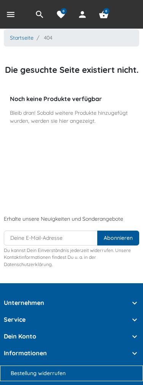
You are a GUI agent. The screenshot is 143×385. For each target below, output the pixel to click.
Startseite (22, 37)
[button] (40, 14)
